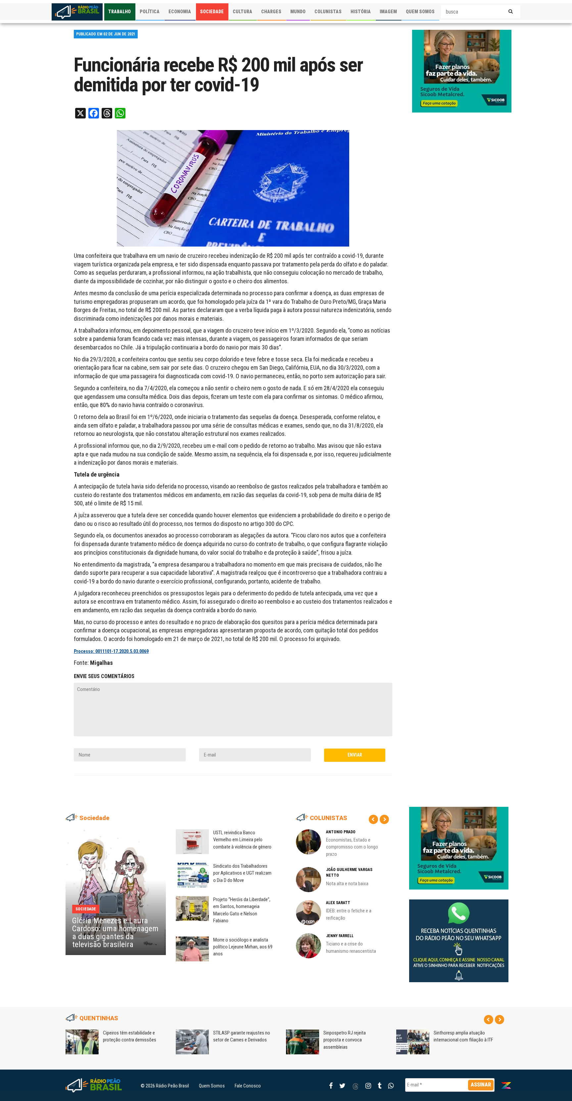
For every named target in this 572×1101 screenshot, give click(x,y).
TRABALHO (119, 11)
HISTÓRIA (361, 11)
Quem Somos (212, 1085)
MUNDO (298, 11)
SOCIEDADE (212, 11)
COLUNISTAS (328, 11)
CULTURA (242, 11)
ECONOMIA (179, 11)
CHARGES (271, 11)
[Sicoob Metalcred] (461, 70)
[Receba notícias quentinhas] (458, 935)
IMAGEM (388, 11)
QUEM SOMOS (420, 11)
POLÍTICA (150, 11)
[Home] (77, 12)
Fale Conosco (248, 1085)
